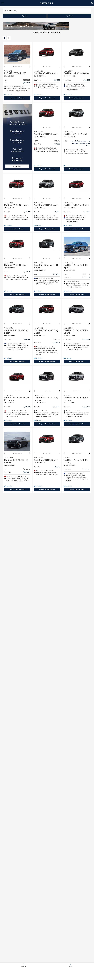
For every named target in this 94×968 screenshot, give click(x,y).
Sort (26, 16)
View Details (8, 95)
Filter (70, 16)
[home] (47, 3)
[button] (29, 66)
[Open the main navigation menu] (3, 3)
